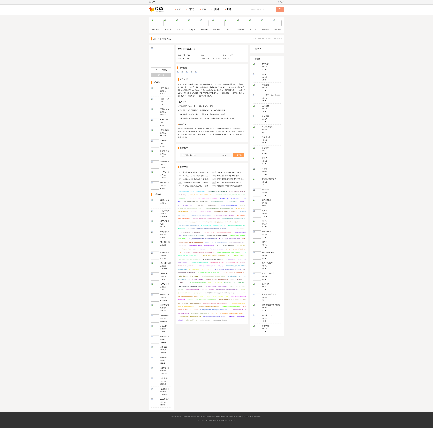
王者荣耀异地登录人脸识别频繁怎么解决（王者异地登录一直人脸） (220, 293)
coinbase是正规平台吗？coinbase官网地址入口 (216, 242)
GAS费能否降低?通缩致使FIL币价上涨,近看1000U (234, 179)
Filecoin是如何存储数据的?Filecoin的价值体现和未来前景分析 (238, 172)
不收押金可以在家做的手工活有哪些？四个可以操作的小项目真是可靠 (207, 182)
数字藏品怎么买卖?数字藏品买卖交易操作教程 (213, 259)
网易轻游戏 (164, 151)
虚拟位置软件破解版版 (271, 305)
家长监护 (232, 420)
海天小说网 (266, 200)
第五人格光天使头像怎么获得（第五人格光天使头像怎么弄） (219, 208)
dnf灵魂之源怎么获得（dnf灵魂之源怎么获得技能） (214, 316)
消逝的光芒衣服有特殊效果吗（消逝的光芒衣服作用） (229, 252)
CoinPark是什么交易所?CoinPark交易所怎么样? (190, 259)
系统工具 (269, 39)
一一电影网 (266, 231)
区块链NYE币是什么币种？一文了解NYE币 (234, 282)
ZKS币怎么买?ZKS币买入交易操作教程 (225, 245)
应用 (203, 9)
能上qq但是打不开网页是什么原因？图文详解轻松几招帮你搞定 (203, 238)
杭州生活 (265, 106)
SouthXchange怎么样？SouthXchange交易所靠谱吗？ (191, 286)
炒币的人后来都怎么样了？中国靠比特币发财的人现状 (213, 225)
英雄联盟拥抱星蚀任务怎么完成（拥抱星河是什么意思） (201, 245)
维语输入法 (164, 162)
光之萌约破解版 (166, 368)
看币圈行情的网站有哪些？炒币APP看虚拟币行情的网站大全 (224, 262)
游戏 (191, 9)
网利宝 (264, 221)
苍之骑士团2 (165, 242)
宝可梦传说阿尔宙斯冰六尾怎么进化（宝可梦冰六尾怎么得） (204, 172)
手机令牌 (164, 141)
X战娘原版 (164, 211)
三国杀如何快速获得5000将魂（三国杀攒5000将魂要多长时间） (196, 215)
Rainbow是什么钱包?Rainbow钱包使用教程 (189, 225)
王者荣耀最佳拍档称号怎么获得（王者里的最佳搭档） (214, 276)
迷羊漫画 (265, 116)
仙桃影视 (265, 190)
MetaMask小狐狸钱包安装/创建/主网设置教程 (229, 238)
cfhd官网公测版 (166, 399)
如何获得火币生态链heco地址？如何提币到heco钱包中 (201, 195)
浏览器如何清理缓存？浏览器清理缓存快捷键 (232, 186)
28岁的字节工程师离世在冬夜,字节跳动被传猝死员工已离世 (206, 218)
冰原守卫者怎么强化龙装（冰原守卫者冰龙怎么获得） (196, 201)
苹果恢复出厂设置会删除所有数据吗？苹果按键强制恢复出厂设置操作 (227, 313)
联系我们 (216, 420)
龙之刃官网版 (165, 263)
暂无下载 (161, 75)
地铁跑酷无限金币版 (168, 315)
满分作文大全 (267, 315)
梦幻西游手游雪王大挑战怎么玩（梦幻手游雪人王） (214, 255)
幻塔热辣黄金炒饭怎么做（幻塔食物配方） (228, 205)
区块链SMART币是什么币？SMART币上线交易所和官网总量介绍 (208, 249)
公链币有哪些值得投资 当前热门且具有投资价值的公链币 (192, 191)
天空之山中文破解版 (168, 284)
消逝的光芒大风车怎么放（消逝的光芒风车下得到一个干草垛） (214, 296)
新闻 (216, 9)
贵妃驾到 (164, 378)
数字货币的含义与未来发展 (192, 320)
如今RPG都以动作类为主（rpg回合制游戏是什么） (216, 279)
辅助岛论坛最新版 (167, 182)
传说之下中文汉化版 (168, 389)
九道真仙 (164, 274)
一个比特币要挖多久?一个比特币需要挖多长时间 (190, 316)
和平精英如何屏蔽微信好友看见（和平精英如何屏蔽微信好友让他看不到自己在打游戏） (207, 228)
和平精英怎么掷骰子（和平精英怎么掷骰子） (191, 232)
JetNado (163, 347)
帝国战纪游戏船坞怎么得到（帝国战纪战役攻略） (200, 186)
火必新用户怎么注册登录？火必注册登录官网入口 (232, 272)
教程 (180, 172)
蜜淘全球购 (164, 109)
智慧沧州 (265, 64)
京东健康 (265, 148)
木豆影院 (265, 85)
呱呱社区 (265, 284)
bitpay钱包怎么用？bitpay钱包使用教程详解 (217, 235)
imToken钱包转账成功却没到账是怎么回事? (198, 179)
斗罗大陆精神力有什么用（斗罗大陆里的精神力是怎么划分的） (218, 232)
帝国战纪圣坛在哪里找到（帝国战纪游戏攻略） (199, 176)
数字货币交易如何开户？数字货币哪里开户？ (189, 276)
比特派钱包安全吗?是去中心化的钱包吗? (191, 303)
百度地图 (224, 420)
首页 (153, 2)
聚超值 (264, 158)
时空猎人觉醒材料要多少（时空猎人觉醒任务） (224, 215)
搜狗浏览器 (164, 130)
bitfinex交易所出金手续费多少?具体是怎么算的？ (194, 235)
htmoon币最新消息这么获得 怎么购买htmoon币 (208, 272)
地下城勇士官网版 (167, 221)
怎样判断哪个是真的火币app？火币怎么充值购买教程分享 (224, 201)
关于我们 (201, 420)
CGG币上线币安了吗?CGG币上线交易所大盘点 (205, 205)
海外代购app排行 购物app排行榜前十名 (200, 313)
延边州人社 (266, 137)
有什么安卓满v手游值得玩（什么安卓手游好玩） (234, 182)
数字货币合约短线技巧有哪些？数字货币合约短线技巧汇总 (228, 269)
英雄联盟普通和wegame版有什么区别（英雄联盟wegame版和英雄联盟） (242, 176)
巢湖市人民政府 (268, 273)
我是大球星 (164, 200)
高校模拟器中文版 (167, 357)
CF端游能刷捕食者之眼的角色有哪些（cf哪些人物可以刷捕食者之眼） (199, 252)
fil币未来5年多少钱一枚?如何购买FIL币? (231, 306)
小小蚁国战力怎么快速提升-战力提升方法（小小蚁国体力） (210, 266)
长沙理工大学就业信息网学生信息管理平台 (279, 95)
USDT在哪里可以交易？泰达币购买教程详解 (217, 191)
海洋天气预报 (267, 263)
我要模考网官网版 (269, 294)
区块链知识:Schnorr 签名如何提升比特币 (199, 262)
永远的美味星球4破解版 (169, 232)
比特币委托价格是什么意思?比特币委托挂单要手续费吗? (227, 222)
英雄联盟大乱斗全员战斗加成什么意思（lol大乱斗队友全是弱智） (202, 299)
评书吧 (264, 169)
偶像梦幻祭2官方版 (168, 294)
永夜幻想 (164, 326)
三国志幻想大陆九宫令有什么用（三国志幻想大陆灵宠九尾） (214, 320)
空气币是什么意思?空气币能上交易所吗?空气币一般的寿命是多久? (203, 198)
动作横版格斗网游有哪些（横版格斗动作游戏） (216, 286)
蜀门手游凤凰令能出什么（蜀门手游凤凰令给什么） (201, 269)
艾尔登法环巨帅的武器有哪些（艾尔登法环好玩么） (208, 306)
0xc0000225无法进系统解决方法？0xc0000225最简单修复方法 (197, 222)
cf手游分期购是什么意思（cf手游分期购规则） (201, 211)
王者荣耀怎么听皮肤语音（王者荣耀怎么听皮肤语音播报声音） (214, 309)
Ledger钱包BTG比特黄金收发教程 (236, 255)
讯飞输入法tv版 (166, 172)
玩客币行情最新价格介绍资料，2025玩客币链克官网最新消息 (200, 289)
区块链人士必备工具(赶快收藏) (215, 282)
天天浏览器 (164, 88)
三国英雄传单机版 (167, 305)
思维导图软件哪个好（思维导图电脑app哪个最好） (227, 289)
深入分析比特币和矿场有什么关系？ (198, 282)
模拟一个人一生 (166, 336)
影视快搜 (265, 326)
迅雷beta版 (164, 99)
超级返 (264, 211)
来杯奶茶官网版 (268, 252)
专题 (228, 9)
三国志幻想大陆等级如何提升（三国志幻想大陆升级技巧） (216, 303)
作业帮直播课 (267, 127)
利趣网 (264, 242)
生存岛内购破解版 (167, 253)
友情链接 (208, 420)
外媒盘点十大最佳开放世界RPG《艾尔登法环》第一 (225, 211)
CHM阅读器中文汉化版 (169, 120)
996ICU (265, 74)
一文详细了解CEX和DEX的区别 (196, 279)
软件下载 (261, 39)
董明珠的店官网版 (269, 179)
